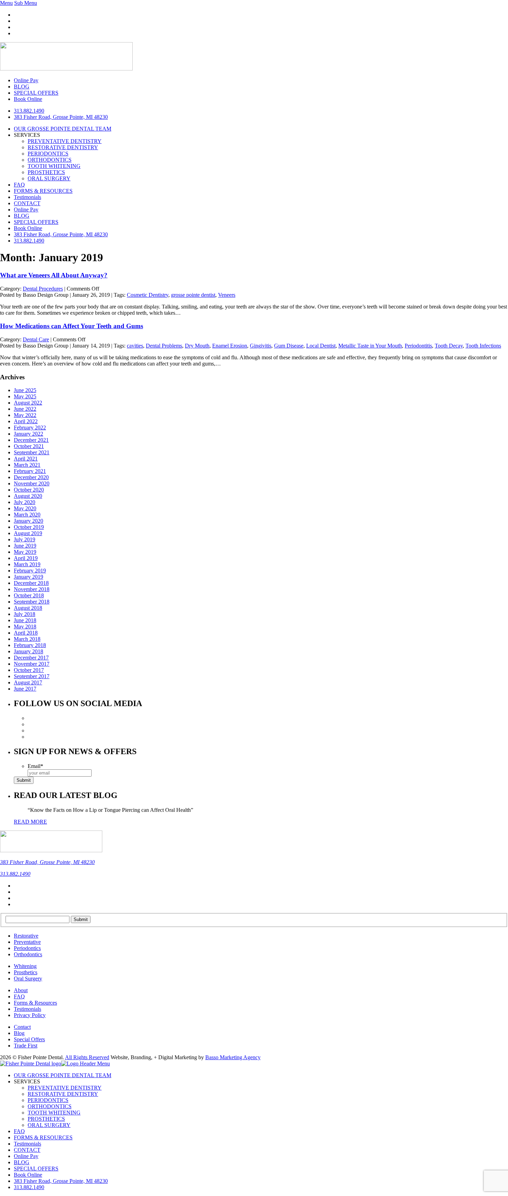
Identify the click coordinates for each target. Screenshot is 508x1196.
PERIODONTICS (48, 153)
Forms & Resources (35, 1003)
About (21, 990)
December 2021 (31, 440)
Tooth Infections (483, 346)
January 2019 (28, 577)
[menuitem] (61, 1181)
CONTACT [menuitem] (27, 1150)
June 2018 (25, 620)
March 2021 (27, 465)
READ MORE (30, 822)
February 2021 (30, 471)
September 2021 (31, 452)
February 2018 (30, 645)
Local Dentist (321, 346)
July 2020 (24, 502)
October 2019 (29, 527)
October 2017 (29, 670)
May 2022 (25, 415)
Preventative (27, 942)
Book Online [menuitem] (28, 1175)
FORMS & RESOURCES (43, 191)
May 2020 (25, 508)
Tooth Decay (449, 346)
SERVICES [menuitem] (27, 1081)
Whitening (25, 966)
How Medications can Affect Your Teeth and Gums (71, 326)
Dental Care (36, 339)
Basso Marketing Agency (233, 1057)
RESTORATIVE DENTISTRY (63, 147)
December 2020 (31, 477)
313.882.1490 (29, 111)
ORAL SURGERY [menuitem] (49, 1125)
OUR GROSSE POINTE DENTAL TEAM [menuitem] (62, 1075)
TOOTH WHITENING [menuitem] (54, 1113)
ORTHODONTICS (50, 160)
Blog (19, 1033)
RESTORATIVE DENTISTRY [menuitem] (63, 1094)
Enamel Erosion (229, 346)
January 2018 (28, 651)
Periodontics (27, 948)
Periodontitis (418, 346)
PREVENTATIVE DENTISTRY (65, 141)
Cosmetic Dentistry (147, 295)
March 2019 (27, 564)
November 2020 (31, 483)
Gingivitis (260, 346)
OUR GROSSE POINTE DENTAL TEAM (62, 129)
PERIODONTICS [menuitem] (48, 1100)
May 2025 (25, 396)
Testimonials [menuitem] (27, 1144)
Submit (24, 780)
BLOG (21, 216)
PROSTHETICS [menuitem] (46, 1119)
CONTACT (27, 203)
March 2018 (27, 639)
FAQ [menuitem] (19, 1131)
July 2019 (24, 539)
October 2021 (29, 446)
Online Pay (26, 209)
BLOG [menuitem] (21, 1162)
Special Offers (29, 1039)
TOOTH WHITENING (54, 166)
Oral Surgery (28, 978)
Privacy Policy (30, 1015)
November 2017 (31, 664)
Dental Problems (164, 346)
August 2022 (28, 403)
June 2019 (25, 546)
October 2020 (29, 490)
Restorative (26, 936)
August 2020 (28, 496)
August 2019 (28, 533)
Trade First (25, 1045)
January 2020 (28, 521)
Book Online (28, 228)
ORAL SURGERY (49, 178)
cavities (135, 346)
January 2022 (28, 434)
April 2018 (26, 633)
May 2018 (25, 626)
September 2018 (31, 602)
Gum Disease (288, 346)
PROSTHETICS (46, 172)
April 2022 (26, 421)
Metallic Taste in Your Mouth (370, 346)
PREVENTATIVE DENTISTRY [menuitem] (65, 1088)
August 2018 (28, 608)
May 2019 (25, 552)
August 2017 (28, 682)
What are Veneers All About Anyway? (53, 275)
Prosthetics (25, 972)
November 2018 (31, 589)
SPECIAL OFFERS (36, 222)
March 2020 (27, 515)
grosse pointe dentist (193, 295)
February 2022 (30, 427)
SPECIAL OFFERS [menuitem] (36, 1168)
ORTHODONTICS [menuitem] (50, 1106)
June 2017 (25, 689)
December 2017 (31, 658)
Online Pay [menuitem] (26, 1156)
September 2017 (31, 676)
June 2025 (25, 390)
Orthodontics (28, 954)
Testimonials (27, 197)
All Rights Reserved (87, 1057)
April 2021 (26, 459)
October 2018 (29, 595)
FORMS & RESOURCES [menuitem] (43, 1137)
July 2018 (24, 614)
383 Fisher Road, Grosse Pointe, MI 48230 (61, 117)
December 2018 (31, 583)
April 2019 (26, 558)
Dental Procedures (43, 289)
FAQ (19, 185)
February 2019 (30, 570)
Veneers (226, 295)
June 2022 (25, 409)
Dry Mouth (197, 346)
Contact (22, 1027)
